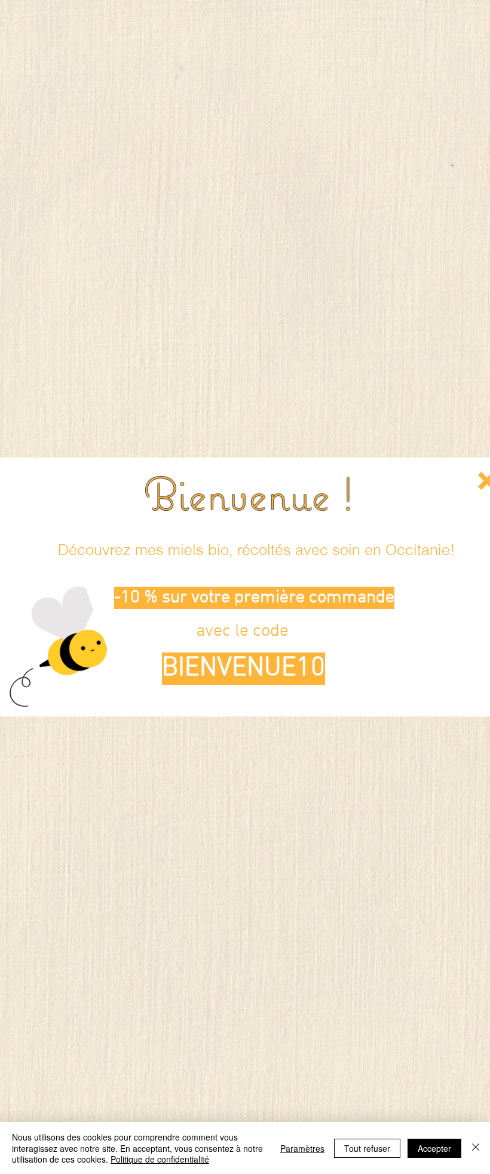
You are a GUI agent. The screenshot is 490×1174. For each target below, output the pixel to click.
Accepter (434, 1148)
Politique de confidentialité (160, 1159)
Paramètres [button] (302, 1148)
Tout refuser (367, 1148)
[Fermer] (475, 1148)
